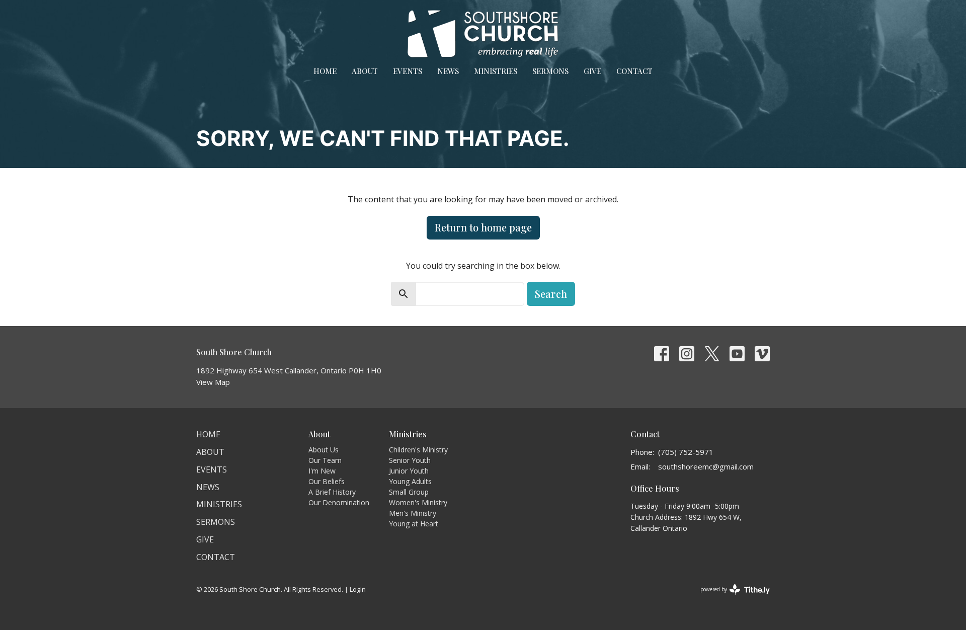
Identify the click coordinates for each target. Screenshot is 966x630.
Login (358, 589)
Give (592, 71)
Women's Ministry (418, 502)
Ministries (495, 71)
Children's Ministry (418, 449)
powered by (729, 598)
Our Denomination (338, 502)
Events (407, 71)
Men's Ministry (412, 513)
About (365, 71)
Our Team (325, 460)
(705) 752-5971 (685, 452)
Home (325, 71)
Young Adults (410, 481)
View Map (213, 382)
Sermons (550, 71)
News (448, 71)
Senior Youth (410, 460)
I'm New (322, 471)
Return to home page (483, 227)
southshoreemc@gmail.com (706, 466)
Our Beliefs (326, 481)
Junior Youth (409, 471)
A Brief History (332, 492)
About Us (323, 449)
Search (551, 293)
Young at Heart (413, 523)
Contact (634, 71)
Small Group (409, 492)
